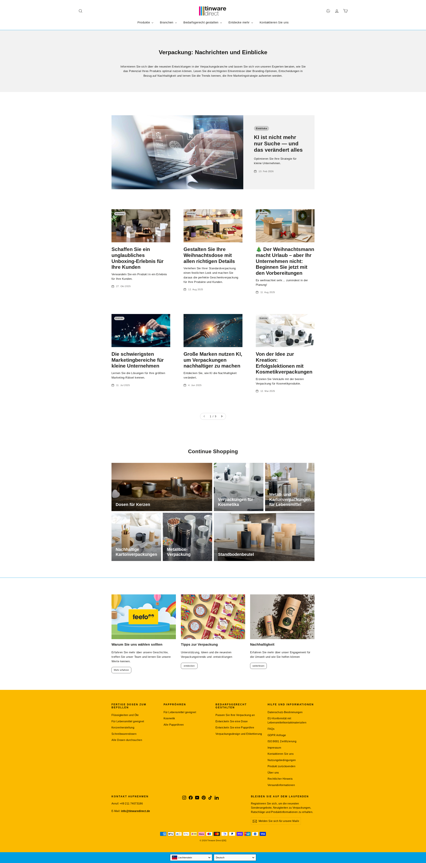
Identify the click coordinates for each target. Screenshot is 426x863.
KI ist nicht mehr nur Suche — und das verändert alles (278, 143)
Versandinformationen (281, 785)
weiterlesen (258, 665)
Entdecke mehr (239, 22)
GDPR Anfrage (277, 735)
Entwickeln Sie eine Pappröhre (234, 727)
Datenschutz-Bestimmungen (285, 712)
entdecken (189, 665)
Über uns (273, 772)
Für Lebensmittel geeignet (127, 721)
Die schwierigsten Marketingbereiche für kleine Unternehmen (137, 360)
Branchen (167, 22)
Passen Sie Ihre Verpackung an (235, 715)
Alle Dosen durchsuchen (126, 740)
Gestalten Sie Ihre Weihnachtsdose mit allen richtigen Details (209, 255)
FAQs (271, 728)
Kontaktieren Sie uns (274, 22)
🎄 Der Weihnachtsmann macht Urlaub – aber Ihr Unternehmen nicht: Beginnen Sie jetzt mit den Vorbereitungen (285, 261)
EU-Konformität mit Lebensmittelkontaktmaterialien (287, 720)
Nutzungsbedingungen (282, 760)
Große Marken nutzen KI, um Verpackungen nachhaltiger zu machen (213, 360)
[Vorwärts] (221, 416)
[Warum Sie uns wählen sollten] (143, 616)
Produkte (144, 22)
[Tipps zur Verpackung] (213, 616)
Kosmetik (169, 718)
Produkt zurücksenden (282, 766)
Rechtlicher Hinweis (280, 778)
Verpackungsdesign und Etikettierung (238, 733)
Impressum (274, 747)
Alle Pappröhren (174, 724)
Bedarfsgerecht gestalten (201, 22)
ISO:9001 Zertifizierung (282, 741)
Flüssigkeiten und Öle (125, 715)
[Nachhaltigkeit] (282, 616)
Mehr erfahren (121, 670)
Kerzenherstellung (122, 727)
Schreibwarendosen (123, 733)
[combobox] (191, 857)
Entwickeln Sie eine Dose (231, 721)
